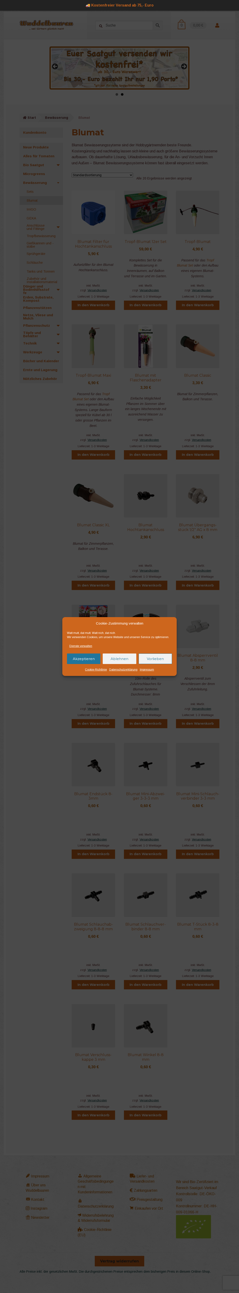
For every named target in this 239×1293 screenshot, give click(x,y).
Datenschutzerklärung (123, 669)
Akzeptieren (84, 659)
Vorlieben (155, 659)
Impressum (147, 669)
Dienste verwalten (80, 646)
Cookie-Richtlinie (96, 669)
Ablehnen (119, 659)
